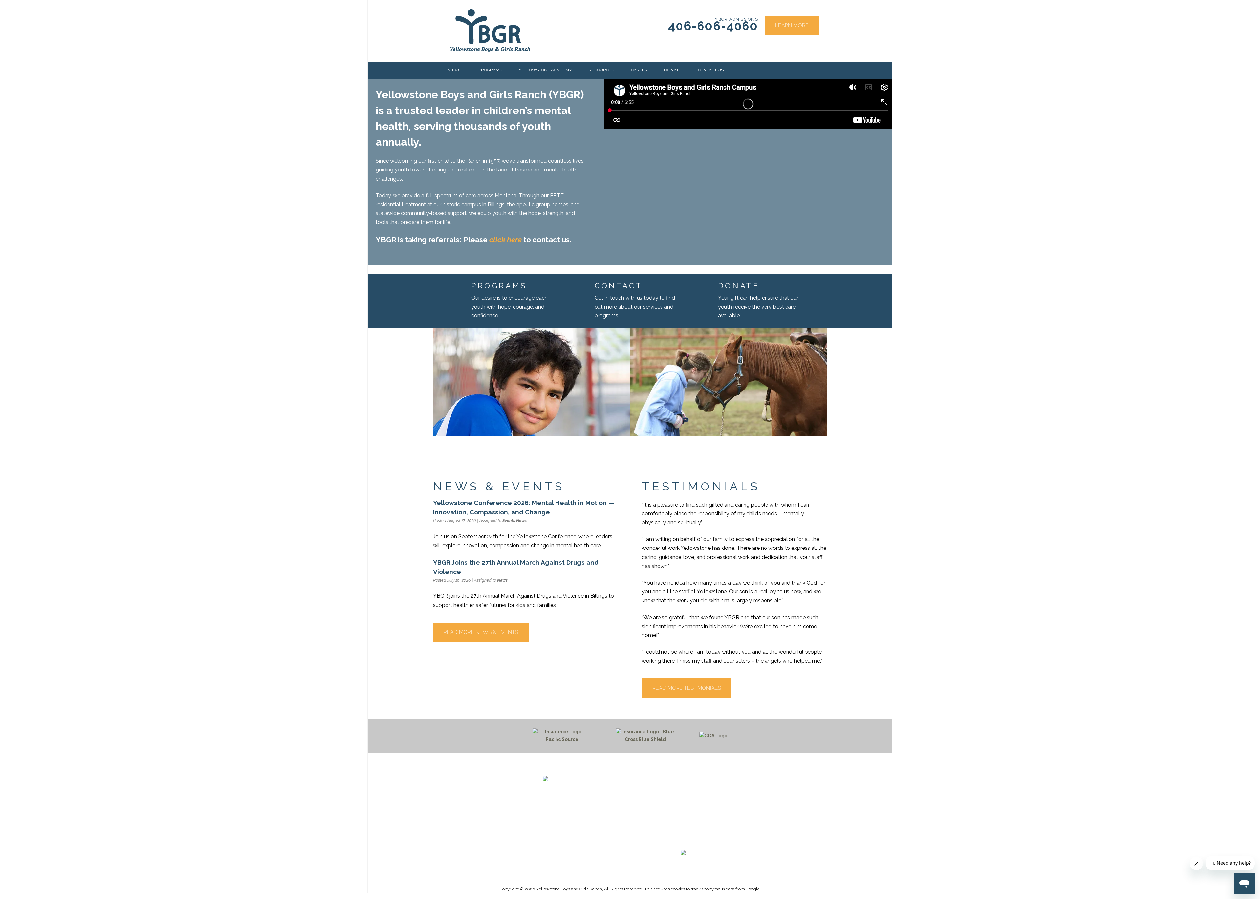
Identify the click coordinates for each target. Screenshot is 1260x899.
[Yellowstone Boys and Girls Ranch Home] (584, 787)
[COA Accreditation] (713, 736)
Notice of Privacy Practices (683, 818)
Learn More (791, 25)
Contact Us (711, 70)
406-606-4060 (713, 26)
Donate (672, 70)
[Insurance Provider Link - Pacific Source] (562, 736)
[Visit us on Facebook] (664, 840)
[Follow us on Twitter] (679, 840)
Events (508, 520)
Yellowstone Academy (545, 70)
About (454, 70)
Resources (601, 70)
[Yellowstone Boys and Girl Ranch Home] (490, 31)
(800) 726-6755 (559, 825)
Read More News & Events (481, 632)
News (521, 520)
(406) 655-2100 (560, 817)
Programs (490, 70)
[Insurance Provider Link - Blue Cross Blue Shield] (645, 736)
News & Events (683, 795)
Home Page (683, 779)
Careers (640, 70)
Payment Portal (683, 803)
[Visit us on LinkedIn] (695, 840)
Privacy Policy (683, 826)
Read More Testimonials (686, 688)
